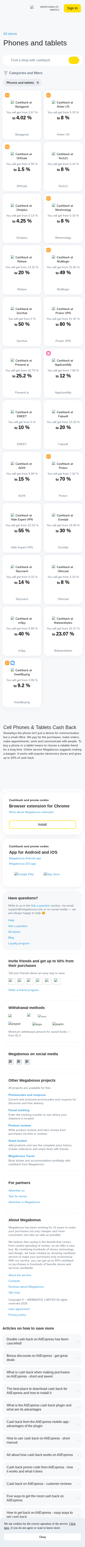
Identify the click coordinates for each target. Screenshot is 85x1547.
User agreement (19, 1309)
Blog (11, 937)
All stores (14, 931)
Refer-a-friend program (23, 990)
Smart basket (17, 1140)
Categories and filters (25, 73)
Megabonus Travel (21, 1156)
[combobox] (42, 60)
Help (11, 920)
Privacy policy (17, 1314)
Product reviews (19, 1125)
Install (42, 824)
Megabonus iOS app (22, 863)
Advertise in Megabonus (24, 1202)
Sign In (72, 8)
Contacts (14, 1281)
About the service (19, 1275)
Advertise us (16, 1190)
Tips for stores (17, 1196)
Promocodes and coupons (27, 1095)
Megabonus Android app (25, 858)
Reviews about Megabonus (26, 1286)
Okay (42, 1537)
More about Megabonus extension (31, 812)
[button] (73, 60)
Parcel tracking (19, 1110)
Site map (14, 1292)
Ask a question (40, 905)
